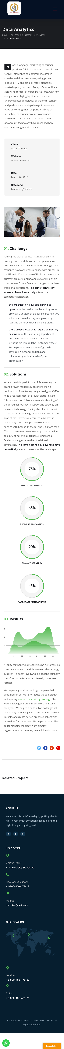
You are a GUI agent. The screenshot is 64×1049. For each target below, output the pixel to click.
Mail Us (10, 900)
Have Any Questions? (17, 882)
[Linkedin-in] (22, 834)
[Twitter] (8, 834)
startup (29, 35)
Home (4, 35)
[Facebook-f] (15, 834)
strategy (40, 35)
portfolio (16, 35)
